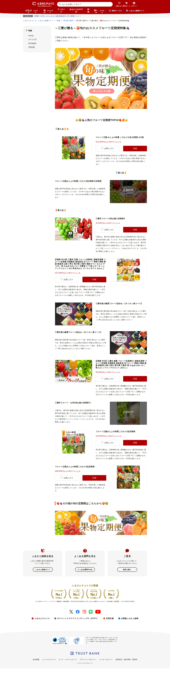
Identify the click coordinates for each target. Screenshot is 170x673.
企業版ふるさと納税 (129, 618)
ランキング (61, 10)
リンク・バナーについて (67, 659)
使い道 (99, 11)
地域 (48, 11)
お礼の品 (31, 11)
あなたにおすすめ (76, 10)
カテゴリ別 (32, 39)
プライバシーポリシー (88, 659)
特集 (88, 10)
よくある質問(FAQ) (84, 569)
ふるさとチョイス (42, 618)
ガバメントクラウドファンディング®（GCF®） (78, 618)
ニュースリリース (49, 659)
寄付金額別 (32, 43)
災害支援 (31, 47)
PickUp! (31, 36)
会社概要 (36, 659)
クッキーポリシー (106, 659)
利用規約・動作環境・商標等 (126, 659)
